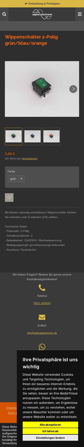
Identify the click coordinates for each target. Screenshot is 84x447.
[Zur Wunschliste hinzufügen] (9, 197)
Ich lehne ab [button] (50, 431)
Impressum (14, 407)
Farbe (11, 171)
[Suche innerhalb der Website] (4, 14)
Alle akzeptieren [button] (50, 424)
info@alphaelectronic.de (42, 332)
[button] (13, 136)
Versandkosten (30, 158)
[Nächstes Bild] (73, 89)
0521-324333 (42, 303)
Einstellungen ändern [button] (50, 437)
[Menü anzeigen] (79, 14)
